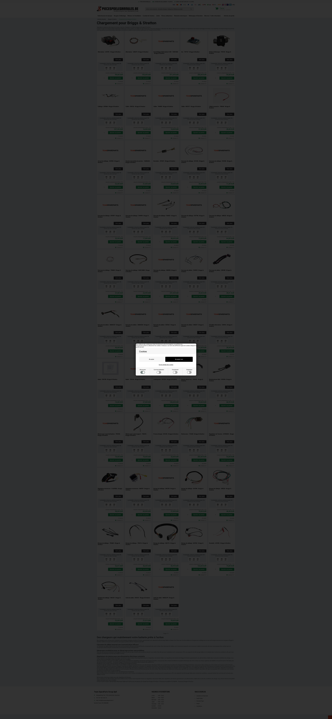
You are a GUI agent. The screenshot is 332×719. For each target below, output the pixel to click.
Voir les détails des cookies (166, 364)
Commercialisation (159, 369)
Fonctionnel (175, 369)
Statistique (189, 369)
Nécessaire (143, 369)
